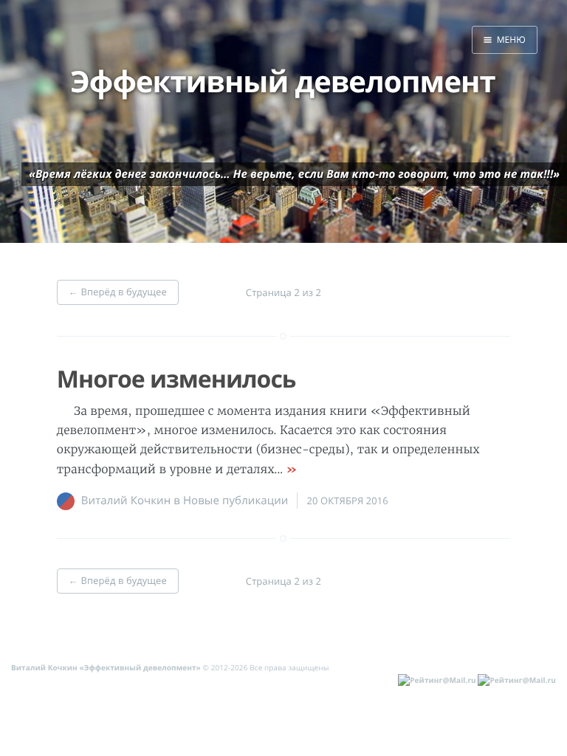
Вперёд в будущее (118, 291)
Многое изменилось (176, 379)
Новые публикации (236, 500)
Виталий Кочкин (126, 500)
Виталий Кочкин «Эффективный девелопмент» (106, 667)
